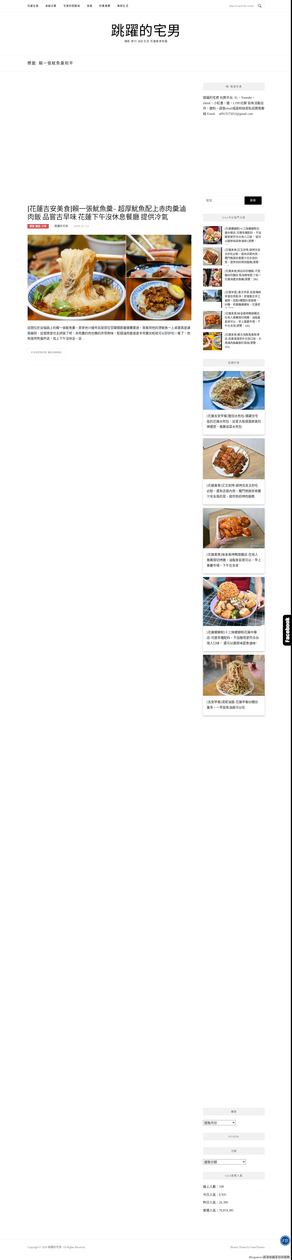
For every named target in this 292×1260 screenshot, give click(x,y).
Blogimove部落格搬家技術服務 (269, 1257)
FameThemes (257, 1247)
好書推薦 (104, 6)
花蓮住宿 (33, 6)
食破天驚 (51, 6)
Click (287, 630)
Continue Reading (46, 352)
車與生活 (122, 6)
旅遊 (89, 6)
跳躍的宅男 (146, 30)
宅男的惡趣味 (71, 6)
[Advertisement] (109, 143)
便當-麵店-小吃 (38, 226)
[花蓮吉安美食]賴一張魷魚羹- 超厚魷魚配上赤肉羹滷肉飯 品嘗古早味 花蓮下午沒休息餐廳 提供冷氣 (106, 212)
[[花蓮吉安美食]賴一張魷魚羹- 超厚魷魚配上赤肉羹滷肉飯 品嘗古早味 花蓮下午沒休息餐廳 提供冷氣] (109, 277)
